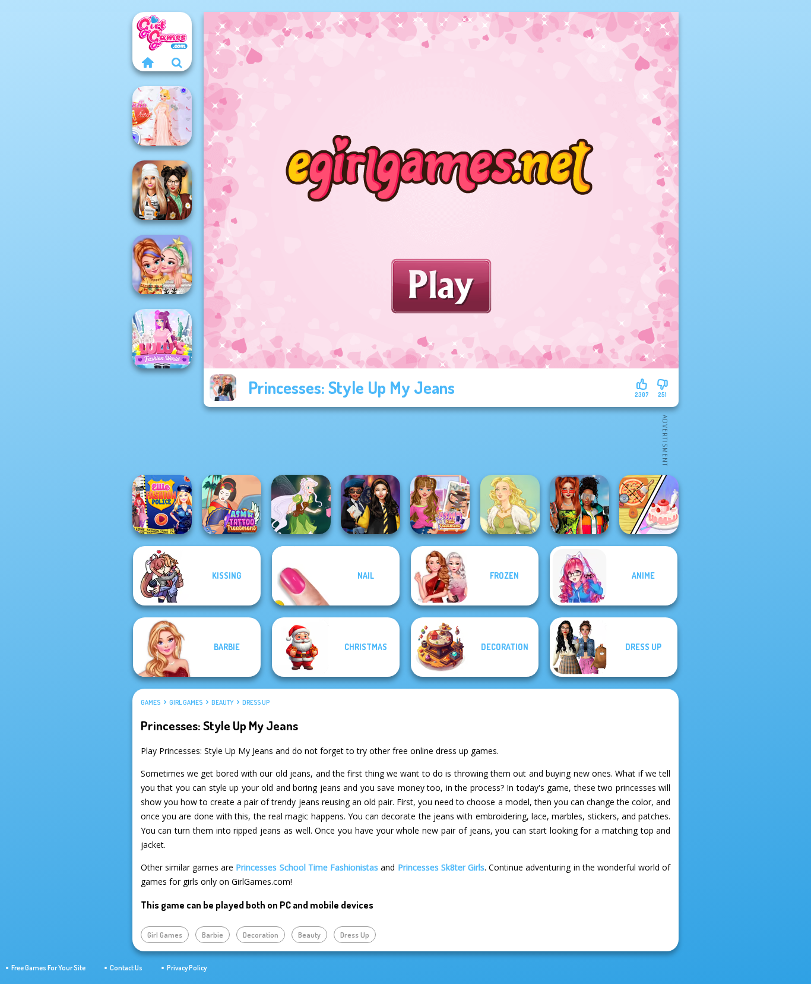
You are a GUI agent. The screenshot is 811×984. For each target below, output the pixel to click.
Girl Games (185, 702)
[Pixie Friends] (301, 504)
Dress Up (256, 702)
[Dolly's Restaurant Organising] (649, 504)
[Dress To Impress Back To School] (162, 190)
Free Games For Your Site (48, 967)
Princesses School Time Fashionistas (307, 867)
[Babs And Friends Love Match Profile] (579, 504)
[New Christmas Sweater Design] (162, 264)
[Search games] (177, 62)
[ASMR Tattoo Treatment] (231, 504)
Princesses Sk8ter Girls (441, 867)
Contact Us (126, 967)
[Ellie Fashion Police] (162, 504)
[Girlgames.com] (147, 62)
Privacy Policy (187, 967)
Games (150, 702)
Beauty (222, 702)
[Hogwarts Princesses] (370, 504)
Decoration (260, 934)
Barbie (212, 934)
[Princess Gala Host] (162, 116)
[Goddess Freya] (510, 504)
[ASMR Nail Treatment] (440, 504)
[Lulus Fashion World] (162, 338)
